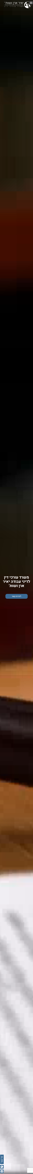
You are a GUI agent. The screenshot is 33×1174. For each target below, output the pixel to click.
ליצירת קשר (16, 596)
